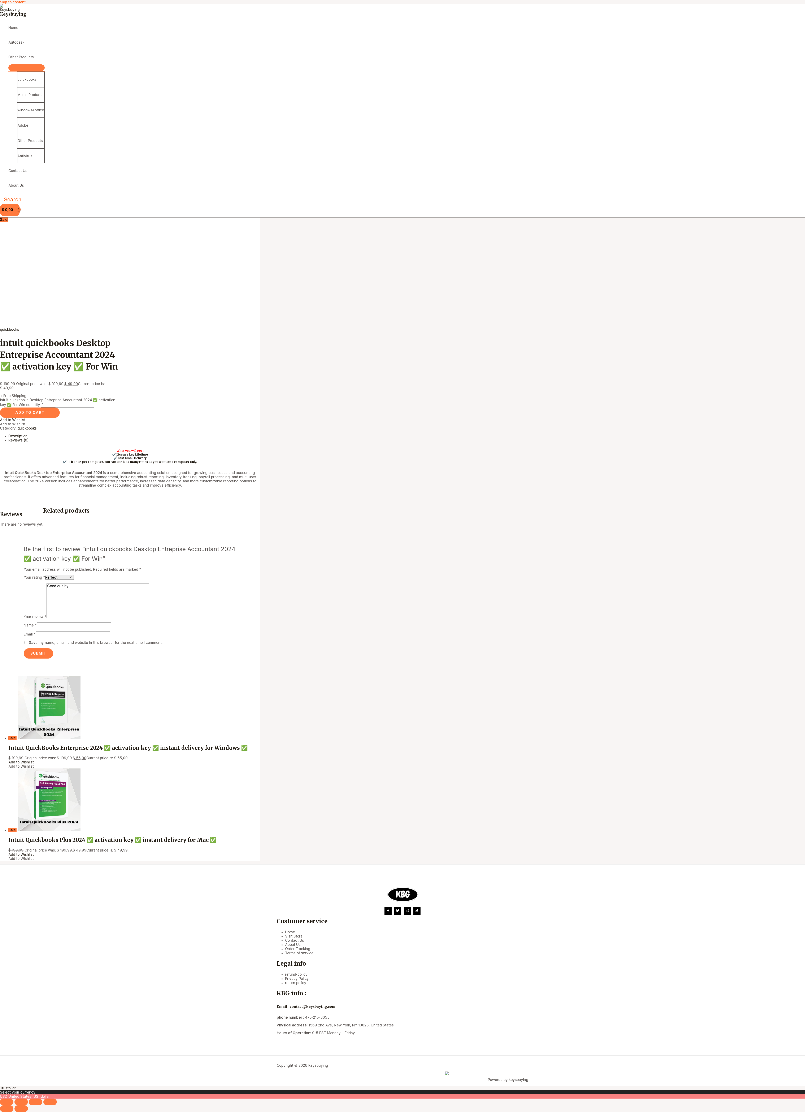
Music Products (30, 95)
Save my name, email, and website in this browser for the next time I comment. (95, 643)
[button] (10, 199)
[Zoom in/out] (6, 1102)
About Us (16, 185)
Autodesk (16, 42)
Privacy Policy (297, 979)
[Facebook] (388, 911)
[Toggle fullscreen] (21, 1102)
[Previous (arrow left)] (6, 1108)
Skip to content (13, 2)
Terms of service (299, 953)
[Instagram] (407, 911)
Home (13, 28)
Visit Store (294, 936)
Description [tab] (17, 436)
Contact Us (17, 171)
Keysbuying (13, 14)
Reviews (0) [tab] (18, 440)
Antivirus (24, 156)
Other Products (21, 57)
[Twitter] (397, 911)
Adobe (22, 125)
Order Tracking (297, 949)
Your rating (34, 577)
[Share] (35, 1102)
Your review (35, 617)
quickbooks (26, 79)
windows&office (30, 110)
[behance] (417, 911)
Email (30, 634)
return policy (295, 983)
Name (30, 625)
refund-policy (296, 974)
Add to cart (30, 412)
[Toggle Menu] (26, 67)
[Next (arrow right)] (21, 1108)
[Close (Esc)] (50, 1102)
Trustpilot (8, 1088)
